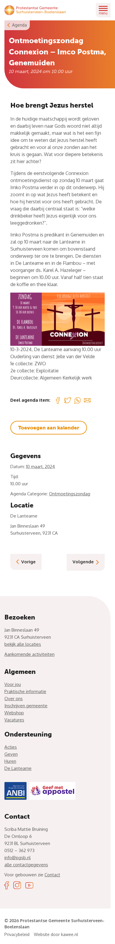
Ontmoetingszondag (69, 494)
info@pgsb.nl (17, 857)
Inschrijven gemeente (25, 705)
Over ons (13, 698)
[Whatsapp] (77, 400)
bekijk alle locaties (22, 644)
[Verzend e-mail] (87, 400)
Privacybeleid (16, 934)
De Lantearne (18, 768)
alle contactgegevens (26, 864)
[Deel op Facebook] (58, 400)
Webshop (14, 713)
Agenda (19, 24)
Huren (10, 761)
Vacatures (14, 720)
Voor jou (12, 684)
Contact (52, 875)
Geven (11, 754)
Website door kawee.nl (56, 934)
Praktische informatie (25, 691)
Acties (10, 747)
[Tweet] (67, 400)
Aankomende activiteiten (29, 654)
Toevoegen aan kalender (48, 428)
